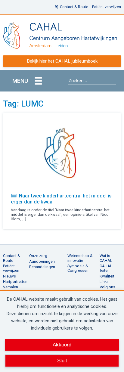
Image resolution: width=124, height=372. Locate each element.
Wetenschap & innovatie (80, 257)
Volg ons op (107, 289)
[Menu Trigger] (38, 81)
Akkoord (62, 344)
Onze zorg (38, 255)
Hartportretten (15, 281)
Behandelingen (42, 267)
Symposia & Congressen (77, 268)
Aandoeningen (42, 261)
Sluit (62, 360)
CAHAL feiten (106, 268)
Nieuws (9, 276)
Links (104, 281)
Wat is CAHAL (106, 257)
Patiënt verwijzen (106, 7)
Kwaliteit (107, 276)
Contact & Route (74, 7)
